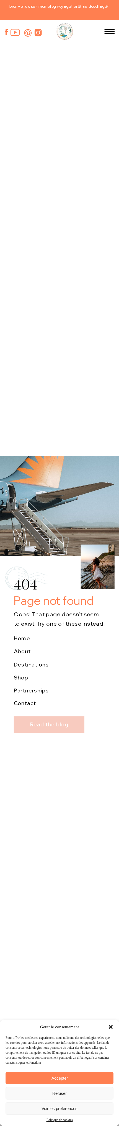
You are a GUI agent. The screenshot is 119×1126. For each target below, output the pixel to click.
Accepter (59, 1078)
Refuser (59, 1093)
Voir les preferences (59, 1108)
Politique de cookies (59, 1120)
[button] (110, 1027)
